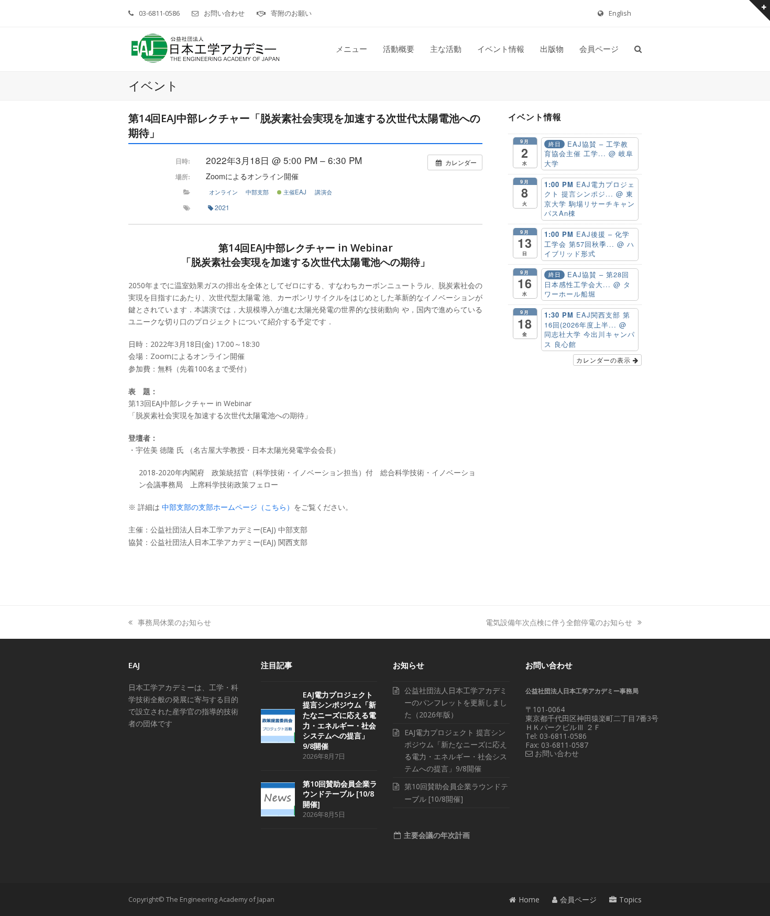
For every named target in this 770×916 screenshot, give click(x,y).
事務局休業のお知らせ (174, 622)
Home (529, 899)
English (620, 13)
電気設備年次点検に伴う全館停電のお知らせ (559, 622)
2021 (222, 207)
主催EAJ (294, 192)
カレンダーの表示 (604, 359)
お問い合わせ (224, 13)
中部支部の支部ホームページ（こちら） (228, 507)
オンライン (223, 192)
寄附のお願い (291, 13)
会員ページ (578, 899)
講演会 (323, 192)
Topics (630, 899)
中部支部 (257, 192)
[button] (638, 49)
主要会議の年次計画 (436, 835)
